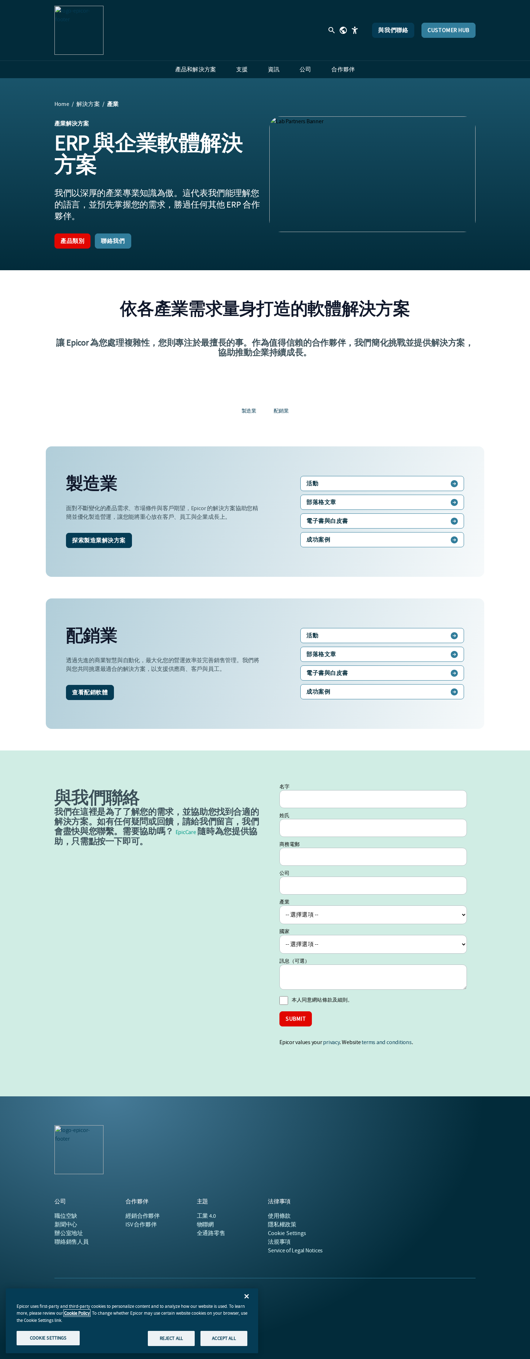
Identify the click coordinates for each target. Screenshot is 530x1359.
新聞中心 (65, 1224)
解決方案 (88, 104)
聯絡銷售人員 (71, 1242)
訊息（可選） (294, 961)
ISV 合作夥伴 (140, 1224)
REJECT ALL (171, 1338)
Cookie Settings (287, 1233)
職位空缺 (65, 1216)
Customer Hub (448, 30)
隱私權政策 (282, 1224)
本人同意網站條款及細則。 (322, 1000)
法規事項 (279, 1242)
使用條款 (279, 1216)
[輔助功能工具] (355, 30)
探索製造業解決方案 (99, 540)
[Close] (247, 1296)
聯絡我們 (113, 241)
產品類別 (72, 241)
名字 (284, 786)
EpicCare (186, 832)
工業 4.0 (206, 1216)
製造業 (249, 410)
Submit (296, 1018)
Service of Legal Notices (295, 1250)
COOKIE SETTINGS (48, 1338)
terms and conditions (386, 1042)
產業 (284, 902)
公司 (284, 873)
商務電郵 (289, 844)
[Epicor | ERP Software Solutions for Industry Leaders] (78, 30)
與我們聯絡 (393, 30)
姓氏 (284, 815)
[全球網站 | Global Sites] (343, 30)
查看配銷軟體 (90, 692)
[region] (132, 1320)
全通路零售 (211, 1233)
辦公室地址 (68, 1233)
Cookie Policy (77, 1313)
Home (61, 104)
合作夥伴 (142, 1216)
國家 (284, 931)
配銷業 (281, 410)
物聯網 (205, 1224)
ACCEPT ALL (223, 1338)
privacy (331, 1042)
